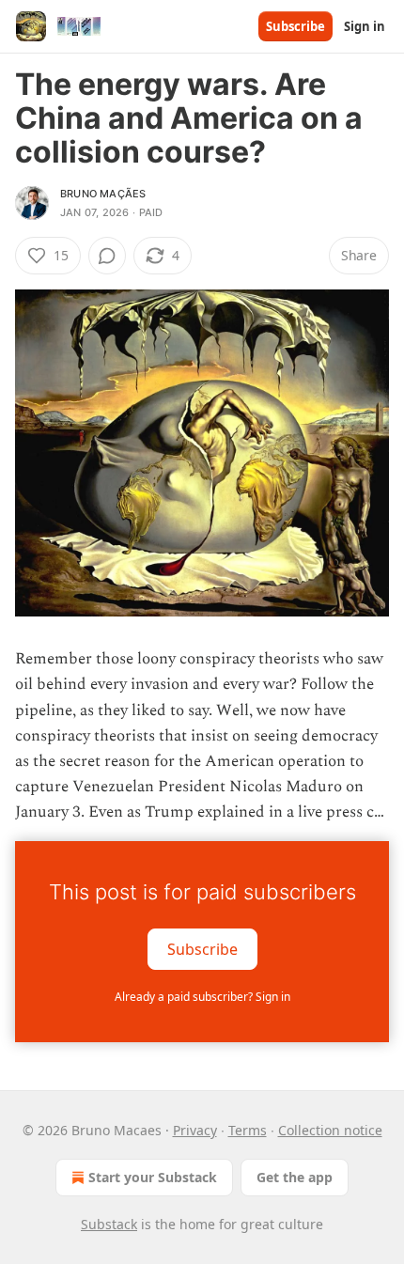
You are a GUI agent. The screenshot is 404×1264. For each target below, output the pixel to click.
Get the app (294, 1177)
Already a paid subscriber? (202, 997)
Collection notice (330, 1130)
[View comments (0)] (107, 255)
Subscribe (295, 26)
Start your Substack (152, 1177)
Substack (109, 1224)
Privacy (195, 1130)
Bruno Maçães (103, 193)
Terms (247, 1130)
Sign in (364, 26)
